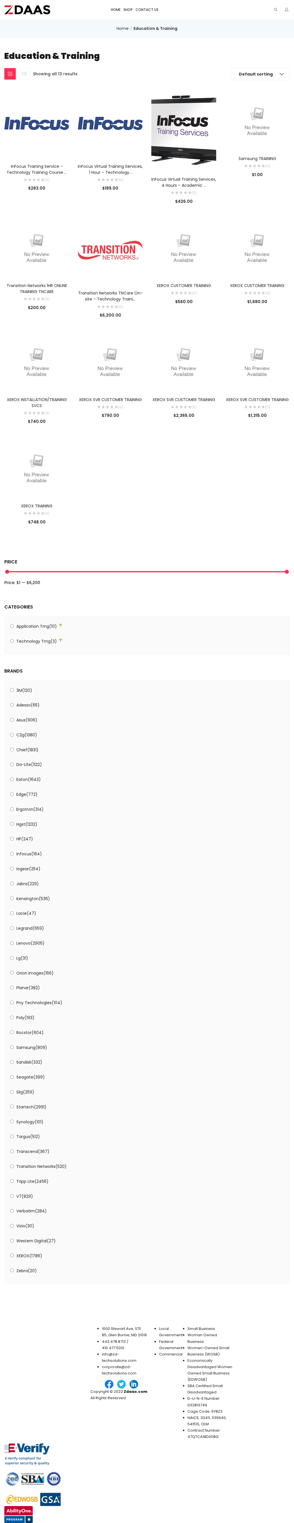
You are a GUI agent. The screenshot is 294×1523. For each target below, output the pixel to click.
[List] (24, 74)
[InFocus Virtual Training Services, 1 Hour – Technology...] (110, 123)
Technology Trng (36, 641)
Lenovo (30, 943)
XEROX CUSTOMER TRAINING (183, 285)
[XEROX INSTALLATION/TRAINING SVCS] (36, 360)
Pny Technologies (39, 1003)
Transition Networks (41, 1166)
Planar (28, 988)
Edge (27, 794)
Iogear (28, 869)
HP (24, 839)
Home (116, 9)
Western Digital (36, 1241)
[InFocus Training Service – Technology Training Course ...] (36, 123)
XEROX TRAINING (37, 506)
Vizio (25, 1226)
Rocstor (30, 1032)
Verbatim (31, 1211)
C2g (26, 735)
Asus (26, 720)
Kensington (33, 899)
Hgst (26, 824)
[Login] (287, 9)
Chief (27, 750)
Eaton (28, 779)
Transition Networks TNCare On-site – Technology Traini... (110, 296)
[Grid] (10, 74)
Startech (31, 1107)
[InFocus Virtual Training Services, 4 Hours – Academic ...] (183, 129)
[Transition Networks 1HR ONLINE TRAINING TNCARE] (36, 246)
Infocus (29, 854)
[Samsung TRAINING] (257, 119)
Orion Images (35, 973)
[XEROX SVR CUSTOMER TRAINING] (110, 360)
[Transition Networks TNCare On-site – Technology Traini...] (110, 250)
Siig (25, 1092)
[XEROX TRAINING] (36, 466)
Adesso (28, 705)
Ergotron (30, 809)
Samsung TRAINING (257, 158)
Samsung (31, 1047)
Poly (25, 1018)
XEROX (29, 1256)
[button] (260, 74)
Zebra (26, 1271)
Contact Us (147, 9)
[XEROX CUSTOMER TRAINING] (183, 246)
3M (24, 690)
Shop (128, 9)
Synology (29, 1122)
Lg (22, 958)
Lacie (26, 913)
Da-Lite (29, 764)
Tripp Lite (32, 1181)
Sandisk (29, 1062)
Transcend (32, 1151)
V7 (24, 1196)
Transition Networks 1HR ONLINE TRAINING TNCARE (37, 288)
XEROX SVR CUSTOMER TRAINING (110, 400)
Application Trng (36, 626)
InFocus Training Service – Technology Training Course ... (37, 169)
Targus (28, 1136)
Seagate (30, 1077)
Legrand (30, 928)
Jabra (27, 884)
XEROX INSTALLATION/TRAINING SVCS (37, 403)
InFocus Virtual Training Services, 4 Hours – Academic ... (183, 182)
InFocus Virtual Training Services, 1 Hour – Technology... (110, 169)
